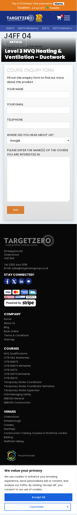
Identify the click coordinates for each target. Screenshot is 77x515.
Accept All (38, 497)
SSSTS (45, 28)
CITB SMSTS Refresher (17, 366)
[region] (38, 489)
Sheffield (9, 429)
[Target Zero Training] (29, 240)
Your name (15, 89)
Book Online (11, 331)
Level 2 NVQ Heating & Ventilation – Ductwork (35, 54)
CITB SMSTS (11, 361)
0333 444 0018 (18, 264)
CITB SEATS (11, 378)
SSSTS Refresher (63, 28)
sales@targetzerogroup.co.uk (30, 268)
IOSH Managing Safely (17, 394)
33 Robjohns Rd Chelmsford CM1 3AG (13, 254)
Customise (36, 507)
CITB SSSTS (11, 370)
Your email (15, 104)
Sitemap (9, 339)
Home (7, 319)
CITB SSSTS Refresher (17, 374)
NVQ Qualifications (15, 353)
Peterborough (12, 421)
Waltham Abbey (14, 441)
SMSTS (10, 28)
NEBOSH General (14, 398)
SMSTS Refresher (28, 28)
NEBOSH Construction (17, 402)
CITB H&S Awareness (16, 357)
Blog (6, 327)
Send (15, 209)
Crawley (9, 425)
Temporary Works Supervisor (22, 390)
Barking (8, 437)
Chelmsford (11, 417)
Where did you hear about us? (30, 135)
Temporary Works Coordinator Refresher (29, 386)
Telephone (15, 120)
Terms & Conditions (16, 335)
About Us (9, 323)
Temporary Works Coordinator (23, 382)
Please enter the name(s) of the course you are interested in (37, 152)
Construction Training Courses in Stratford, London (35, 433)
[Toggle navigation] (67, 18)
